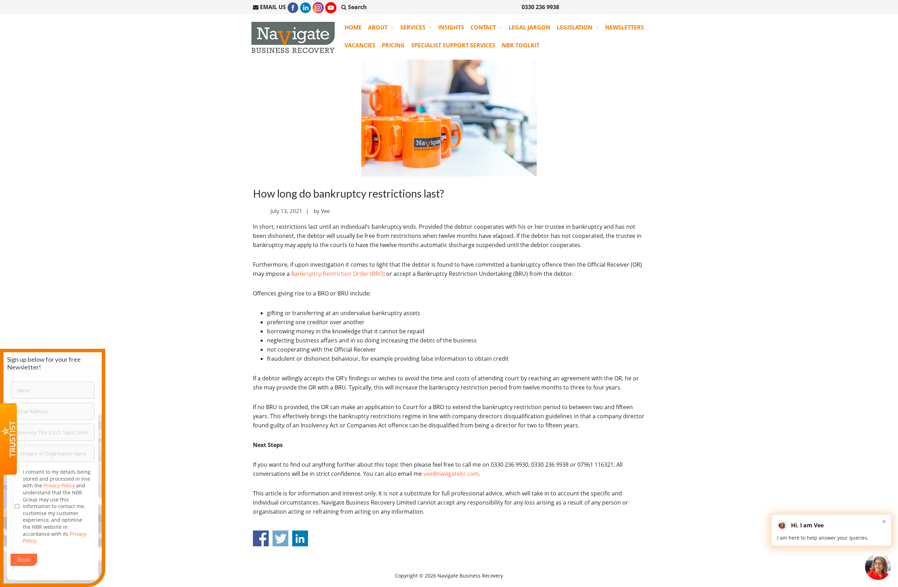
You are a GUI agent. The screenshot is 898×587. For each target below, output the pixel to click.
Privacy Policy (59, 485)
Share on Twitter (280, 538)
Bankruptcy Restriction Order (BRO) (338, 274)
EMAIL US (273, 7)
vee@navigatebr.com (451, 474)
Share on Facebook (261, 538)
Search (357, 7)
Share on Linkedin (300, 538)
